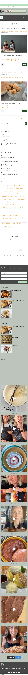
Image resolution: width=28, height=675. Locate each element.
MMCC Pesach (5, 204)
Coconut (5, 105)
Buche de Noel (5, 188)
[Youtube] (16, 672)
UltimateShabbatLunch (6, 226)
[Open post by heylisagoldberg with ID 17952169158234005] (14, 519)
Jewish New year (18, 196)
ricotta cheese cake (15, 212)
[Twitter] (11, 672)
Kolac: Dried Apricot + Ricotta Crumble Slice (9, 139)
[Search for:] (12, 123)
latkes (24, 196)
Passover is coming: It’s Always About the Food (13, 28)
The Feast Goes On (18, 218)
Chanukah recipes (19, 188)
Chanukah (11, 188)
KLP (15, 59)
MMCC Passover (21, 201)
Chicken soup (4, 191)
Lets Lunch (4, 199)
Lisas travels (4, 201)
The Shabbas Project (6, 220)
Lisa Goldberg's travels (20, 199)
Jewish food (10, 196)
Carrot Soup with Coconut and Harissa (8, 157)
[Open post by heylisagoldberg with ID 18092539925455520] (14, 609)
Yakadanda (24, 670)
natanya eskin (19, 207)
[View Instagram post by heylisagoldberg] (26, 410)
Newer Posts (23, 118)
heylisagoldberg (13, 386)
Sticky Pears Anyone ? (5, 134)
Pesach (20, 60)
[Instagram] (14, 672)
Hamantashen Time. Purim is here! (7, 165)
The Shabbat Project (16, 220)
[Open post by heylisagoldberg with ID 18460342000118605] (14, 549)
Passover (9, 60)
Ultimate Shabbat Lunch (21, 223)
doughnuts (8, 193)
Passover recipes (15, 60)
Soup (11, 218)
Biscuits (21, 185)
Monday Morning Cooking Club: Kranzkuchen (9, 174)
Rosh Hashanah (5, 215)
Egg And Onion (20, 193)
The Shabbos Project (6, 223)
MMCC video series (13, 204)
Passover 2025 (15, 345)
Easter (14, 193)
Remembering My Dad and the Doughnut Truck (10, 170)
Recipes (21, 77)
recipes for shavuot (6, 212)
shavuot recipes (5, 218)
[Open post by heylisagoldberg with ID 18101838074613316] (14, 458)
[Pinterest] (19, 672)
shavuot (21, 215)
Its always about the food (8, 59)
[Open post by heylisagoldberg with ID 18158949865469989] (14, 579)
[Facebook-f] (9, 672)
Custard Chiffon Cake (21, 191)
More (24, 64)
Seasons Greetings (14, 215)
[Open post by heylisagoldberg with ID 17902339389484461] (14, 398)
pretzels (22, 210)
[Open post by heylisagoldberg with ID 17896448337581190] (14, 428)
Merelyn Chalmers (12, 201)
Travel (13, 223)
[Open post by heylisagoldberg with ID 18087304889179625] (14, 488)
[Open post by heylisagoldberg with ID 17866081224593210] (14, 639)
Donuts (3, 193)
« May (2, 261)
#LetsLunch (4, 185)
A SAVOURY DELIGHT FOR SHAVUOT (9, 143)
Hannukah (4, 196)
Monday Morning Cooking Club (19, 105)
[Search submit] (14, 5)
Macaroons (9, 105)
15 (20, 250)
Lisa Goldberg (5, 31)
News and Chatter (23, 31)
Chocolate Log (12, 191)
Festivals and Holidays (14, 31)
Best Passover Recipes (13, 185)
